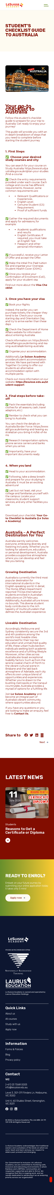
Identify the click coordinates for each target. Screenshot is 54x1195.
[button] (26, 735)
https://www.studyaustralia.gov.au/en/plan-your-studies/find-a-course (26, 171)
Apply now (11, 1029)
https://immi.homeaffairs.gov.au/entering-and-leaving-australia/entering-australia (27, 343)
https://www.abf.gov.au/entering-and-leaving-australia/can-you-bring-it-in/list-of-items (26, 431)
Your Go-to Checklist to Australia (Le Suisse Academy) (27, 518)
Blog (7, 1054)
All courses (11, 1018)
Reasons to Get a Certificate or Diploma (24, 831)
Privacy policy (12, 1059)
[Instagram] (11, 1109)
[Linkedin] (15, 1109)
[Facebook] (6, 1109)
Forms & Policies (14, 1049)
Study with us (12, 1024)
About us (10, 1013)
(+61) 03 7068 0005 (16, 1084)
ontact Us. (22, 713)
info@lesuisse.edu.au (16, 1087)
